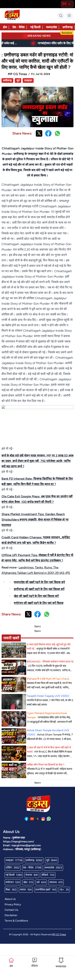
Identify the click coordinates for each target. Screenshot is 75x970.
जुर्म (18, 80)
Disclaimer (11, 915)
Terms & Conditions (16, 920)
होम (5, 27)
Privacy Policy (13, 904)
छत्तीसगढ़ (67, 27)
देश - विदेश (18, 27)
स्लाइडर (28, 80)
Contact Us (11, 910)
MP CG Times (59, 934)
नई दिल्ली (35, 27)
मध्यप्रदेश (51, 27)
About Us (10, 899)
